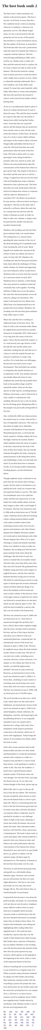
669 (34, 1017)
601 (5, 1011)
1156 (5, 1028)
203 (20, 1014)
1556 (21, 1019)
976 (10, 1017)
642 (22, 1022)
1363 (27, 1017)
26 (10, 1014)
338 (10, 1022)
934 (27, 1022)
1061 (21, 1025)
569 (27, 1025)
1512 (9, 1019)
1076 (31, 1014)
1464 (27, 1011)
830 (22, 1011)
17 (32, 1025)
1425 (10, 1011)
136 (15, 1014)
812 (16, 1011)
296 (16, 1017)
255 (33, 1022)
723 (5, 1025)
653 (5, 1017)
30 (4, 1019)
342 (5, 1014)
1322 (16, 1022)
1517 (21, 1017)
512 (27, 1019)
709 (16, 1019)
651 (5, 1022)
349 (16, 1025)
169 (26, 1014)
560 (10, 1025)
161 (33, 1019)
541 (34, 1011)
